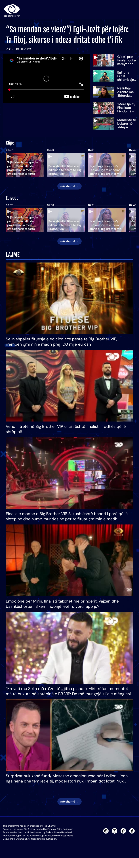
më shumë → (69, 186)
